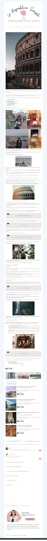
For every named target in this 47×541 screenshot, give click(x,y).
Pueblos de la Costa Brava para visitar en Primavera (26, 399)
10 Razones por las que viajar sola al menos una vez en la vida (16, 462)
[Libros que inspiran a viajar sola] (23, 375)
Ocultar (14, 99)
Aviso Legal (16, 538)
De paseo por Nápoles (11, 102)
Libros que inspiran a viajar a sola (12, 480)
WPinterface (25, 535)
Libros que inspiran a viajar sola (13, 361)
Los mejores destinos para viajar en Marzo (24, 425)
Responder (40, 450)
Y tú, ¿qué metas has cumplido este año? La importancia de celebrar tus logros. (18, 471)
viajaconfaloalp (11, 447)
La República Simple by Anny (28, 387)
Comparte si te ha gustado (10, 104)
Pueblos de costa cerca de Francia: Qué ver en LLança (26, 386)
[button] (16, 119)
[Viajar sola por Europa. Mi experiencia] (35, 375)
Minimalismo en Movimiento (12, 381)
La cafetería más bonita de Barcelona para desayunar (15, 466)
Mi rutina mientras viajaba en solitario (12, 103)
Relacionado (9, 105)
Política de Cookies (21, 538)
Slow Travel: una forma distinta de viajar (13, 475)
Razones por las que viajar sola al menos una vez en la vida (16, 363)
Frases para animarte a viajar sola (13, 362)
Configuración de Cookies (27, 538)
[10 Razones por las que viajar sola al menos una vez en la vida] (11, 375)
